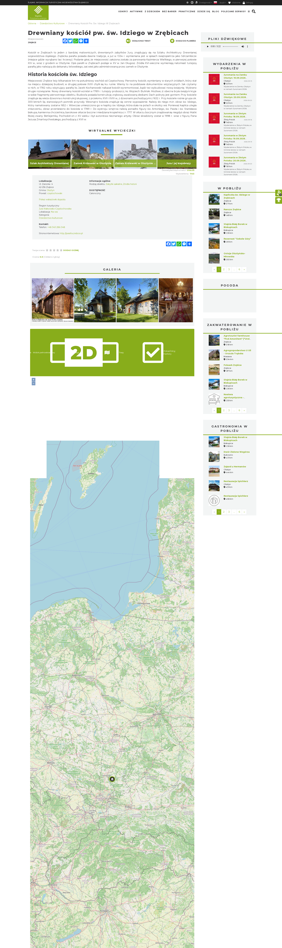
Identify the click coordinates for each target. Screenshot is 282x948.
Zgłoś (190, 170)
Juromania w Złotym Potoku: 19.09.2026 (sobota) (235, 138)
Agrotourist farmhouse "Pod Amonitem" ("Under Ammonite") (238, 338)
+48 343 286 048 (56, 227)
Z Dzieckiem (152, 11)
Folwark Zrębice (233, 365)
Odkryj (123, 11)
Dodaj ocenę (71, 250)
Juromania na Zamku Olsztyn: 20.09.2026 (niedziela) (235, 97)
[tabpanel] (49, 154)
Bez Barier (169, 11)
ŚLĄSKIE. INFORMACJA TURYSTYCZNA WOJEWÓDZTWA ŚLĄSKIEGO (58, 2)
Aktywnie (136, 11)
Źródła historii (130, 184)
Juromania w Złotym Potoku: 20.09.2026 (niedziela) (235, 160)
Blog (215, 11)
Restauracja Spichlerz (236, 481)
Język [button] (222, 2)
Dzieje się (203, 11)
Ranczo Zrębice (232, 209)
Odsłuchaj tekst (141, 41)
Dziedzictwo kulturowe (51, 218)
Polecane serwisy (233, 11)
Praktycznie (187, 11)
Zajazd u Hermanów (235, 466)
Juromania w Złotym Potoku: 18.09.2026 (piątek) (235, 116)
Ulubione (235, 2)
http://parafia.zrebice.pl (71, 233)
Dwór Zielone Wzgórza (237, 452)
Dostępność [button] (205, 2)
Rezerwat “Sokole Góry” (237, 238)
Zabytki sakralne (114, 184)
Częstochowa (229, 301)
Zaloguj (249, 2)
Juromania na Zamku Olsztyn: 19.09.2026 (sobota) (235, 77)
